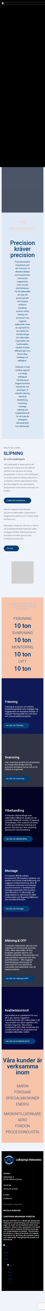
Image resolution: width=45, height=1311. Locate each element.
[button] (17, 500)
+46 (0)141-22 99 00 (10, 1189)
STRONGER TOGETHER (12, 1204)
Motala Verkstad (12, 1211)
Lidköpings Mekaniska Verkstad (19, 1217)
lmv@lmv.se (7, 1198)
